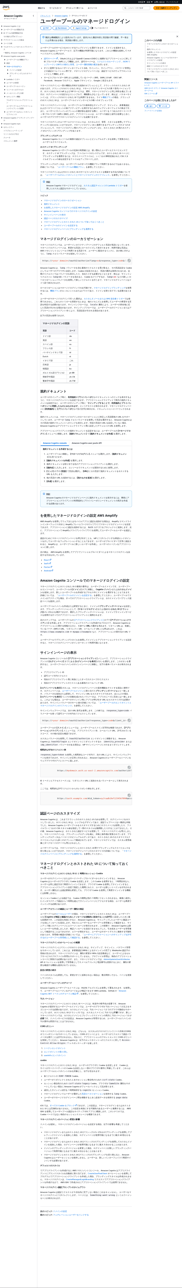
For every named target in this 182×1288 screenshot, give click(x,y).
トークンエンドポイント (55, 1048)
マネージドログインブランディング (109, 288)
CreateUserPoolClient (97, 1173)
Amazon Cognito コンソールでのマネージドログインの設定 (70, 211)
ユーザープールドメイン (73, 691)
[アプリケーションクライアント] (89, 620)
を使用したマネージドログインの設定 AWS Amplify (67, 207)
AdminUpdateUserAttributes (117, 959)
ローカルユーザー (64, 914)
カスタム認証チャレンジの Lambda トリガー (104, 185)
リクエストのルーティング (109, 61)
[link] (79, 15)
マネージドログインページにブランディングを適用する (68, 229)
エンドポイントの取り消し (56, 1052)
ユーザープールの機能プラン (71, 167)
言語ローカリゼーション (92, 1094)
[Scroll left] (36, 8)
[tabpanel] (86, 466)
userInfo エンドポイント (55, 1055)
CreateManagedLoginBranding (80, 1179)
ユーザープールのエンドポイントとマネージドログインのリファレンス (78, 175)
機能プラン (107, 97)
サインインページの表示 (55, 214)
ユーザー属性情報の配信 (87, 64)
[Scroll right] (98, 8)
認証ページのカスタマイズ (56, 218)
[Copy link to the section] (38, 239)
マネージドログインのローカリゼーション (63, 200)
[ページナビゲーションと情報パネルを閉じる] (177, 36)
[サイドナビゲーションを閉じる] (33, 16)
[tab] (54, 443)
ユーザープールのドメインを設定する (61, 225)
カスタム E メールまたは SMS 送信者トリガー (104, 298)
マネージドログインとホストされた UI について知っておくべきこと (74, 222)
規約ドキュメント (52, 204)
